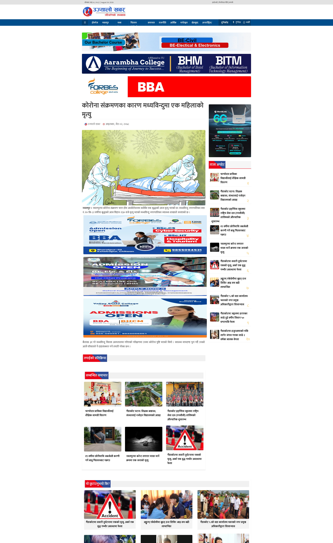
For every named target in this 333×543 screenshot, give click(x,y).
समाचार (151, 23)
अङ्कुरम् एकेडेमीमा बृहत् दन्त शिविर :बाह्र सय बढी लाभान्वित (233, 283)
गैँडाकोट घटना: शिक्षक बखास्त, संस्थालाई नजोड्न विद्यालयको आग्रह (143, 413)
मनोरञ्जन (184, 23)
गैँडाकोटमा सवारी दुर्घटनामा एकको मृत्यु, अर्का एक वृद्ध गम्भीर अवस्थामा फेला (184, 459)
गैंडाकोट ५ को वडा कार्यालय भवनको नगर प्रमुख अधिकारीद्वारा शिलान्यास (234, 300)
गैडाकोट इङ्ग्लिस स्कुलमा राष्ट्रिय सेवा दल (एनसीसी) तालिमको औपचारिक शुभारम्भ (182, 415)
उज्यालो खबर (93, 124)
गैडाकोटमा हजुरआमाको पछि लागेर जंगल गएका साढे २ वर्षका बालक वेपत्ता (234, 335)
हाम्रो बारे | (215, 2)
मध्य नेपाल (120, 25)
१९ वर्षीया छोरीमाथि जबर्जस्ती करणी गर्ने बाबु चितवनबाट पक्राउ (102, 458)
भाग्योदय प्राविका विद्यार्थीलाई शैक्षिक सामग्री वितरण (99, 413)
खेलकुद (195, 23)
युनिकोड (224, 23)
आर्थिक (173, 23)
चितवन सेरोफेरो (133, 25)
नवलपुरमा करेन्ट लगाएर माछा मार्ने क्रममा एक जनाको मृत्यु (142, 458)
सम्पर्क (231, 2)
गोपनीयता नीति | (224, 2)
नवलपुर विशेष (105, 25)
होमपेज (95, 23)
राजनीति (162, 23)
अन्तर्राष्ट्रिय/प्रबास (207, 25)
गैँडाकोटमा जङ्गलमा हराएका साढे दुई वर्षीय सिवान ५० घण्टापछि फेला (233, 317)
